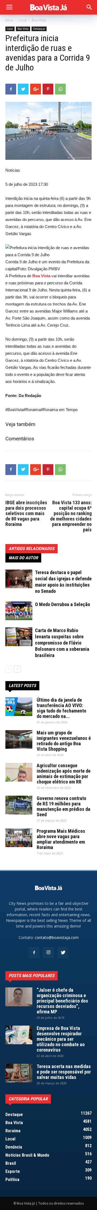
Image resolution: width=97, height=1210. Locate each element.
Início (9, 20)
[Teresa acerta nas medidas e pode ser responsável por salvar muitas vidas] (18, 1073)
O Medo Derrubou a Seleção (62, 604)
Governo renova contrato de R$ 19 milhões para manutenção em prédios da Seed (63, 806)
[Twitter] (63, 952)
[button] (89, 7)
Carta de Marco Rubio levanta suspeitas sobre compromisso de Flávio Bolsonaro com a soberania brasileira (62, 642)
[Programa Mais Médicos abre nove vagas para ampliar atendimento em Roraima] (18, 837)
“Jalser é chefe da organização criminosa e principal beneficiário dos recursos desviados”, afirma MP (62, 1000)
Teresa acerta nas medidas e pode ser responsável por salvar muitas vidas (64, 1071)
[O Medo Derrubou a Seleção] (18, 610)
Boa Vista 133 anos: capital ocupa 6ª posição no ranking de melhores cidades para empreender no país (71, 516)
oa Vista (42, 276)
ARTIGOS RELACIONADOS (31, 548)
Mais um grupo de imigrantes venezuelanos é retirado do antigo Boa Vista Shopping (64, 741)
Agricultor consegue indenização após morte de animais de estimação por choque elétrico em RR (64, 774)
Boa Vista (39, 20)
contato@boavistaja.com (57, 937)
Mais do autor (23, 557)
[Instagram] (48, 952)
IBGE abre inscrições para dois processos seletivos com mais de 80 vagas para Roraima (26, 513)
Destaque (39, 29)
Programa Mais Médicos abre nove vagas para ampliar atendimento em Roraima (61, 839)
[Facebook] (34, 952)
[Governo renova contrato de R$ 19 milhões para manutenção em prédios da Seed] (18, 805)
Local (23, 20)
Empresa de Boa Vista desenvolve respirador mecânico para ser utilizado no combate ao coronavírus (61, 1039)
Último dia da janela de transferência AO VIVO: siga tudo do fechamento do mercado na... (61, 708)
